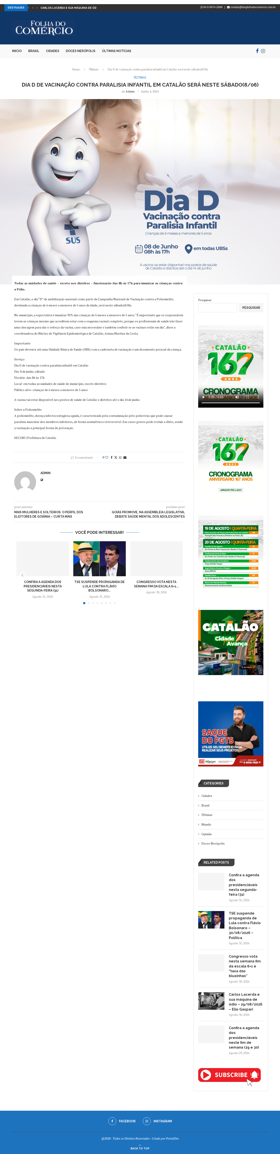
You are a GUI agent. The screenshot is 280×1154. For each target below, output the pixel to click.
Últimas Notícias (116, 51)
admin (130, 91)
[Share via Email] (124, 457)
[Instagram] (263, 51)
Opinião (206, 834)
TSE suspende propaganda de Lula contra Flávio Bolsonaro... (99, 586)
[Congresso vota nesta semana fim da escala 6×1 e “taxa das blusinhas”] (156, 558)
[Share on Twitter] (115, 457)
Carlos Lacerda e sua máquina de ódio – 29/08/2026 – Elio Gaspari (245, 1001)
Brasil (33, 51)
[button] (33, 7)
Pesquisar (205, 300)
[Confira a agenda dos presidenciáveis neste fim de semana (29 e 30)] (211, 1034)
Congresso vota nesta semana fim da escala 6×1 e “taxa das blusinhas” (245, 966)
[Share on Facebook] (111, 457)
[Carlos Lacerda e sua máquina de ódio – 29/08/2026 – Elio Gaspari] (211, 1001)
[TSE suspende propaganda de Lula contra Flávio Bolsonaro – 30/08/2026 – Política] (99, 558)
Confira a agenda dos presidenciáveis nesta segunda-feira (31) (43, 586)
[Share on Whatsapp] (120, 457)
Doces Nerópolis (80, 51)
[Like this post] (106, 457)
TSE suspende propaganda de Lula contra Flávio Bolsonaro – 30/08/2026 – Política (245, 925)
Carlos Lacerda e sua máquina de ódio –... (72, 7)
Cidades (52, 51)
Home (76, 69)
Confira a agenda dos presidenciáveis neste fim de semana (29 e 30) (244, 1038)
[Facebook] (257, 51)
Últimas (93, 69)
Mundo (206, 824)
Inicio (17, 51)
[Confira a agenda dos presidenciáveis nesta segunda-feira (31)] (42, 558)
